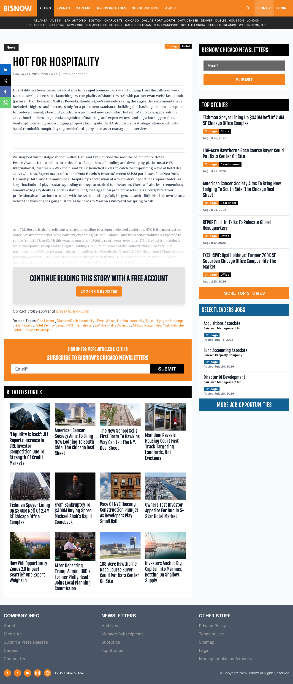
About (171, 8)
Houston (236, 20)
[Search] (248, 8)
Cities (45, 8)
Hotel (186, 46)
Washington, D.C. (252, 25)
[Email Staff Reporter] (85, 74)
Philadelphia (96, 25)
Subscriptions (146, 8)
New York (75, 25)
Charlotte (113, 20)
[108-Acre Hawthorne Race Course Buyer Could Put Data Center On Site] (120, 562)
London (253, 20)
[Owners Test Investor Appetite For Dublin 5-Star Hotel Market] (165, 499)
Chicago (132, 20)
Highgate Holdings (170, 321)
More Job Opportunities (244, 404)
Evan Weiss (105, 321)
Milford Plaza (143, 325)
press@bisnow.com (72, 311)
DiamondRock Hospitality (76, 321)
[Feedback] (47, 673)
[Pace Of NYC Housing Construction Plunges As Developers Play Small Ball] (120, 499)
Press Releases (111, 8)
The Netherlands (222, 25)
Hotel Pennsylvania (49, 325)
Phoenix (115, 25)
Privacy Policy (212, 625)
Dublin (220, 20)
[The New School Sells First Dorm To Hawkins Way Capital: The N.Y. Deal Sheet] (120, 435)
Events (63, 8)
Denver (207, 20)
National (57, 25)
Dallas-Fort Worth (158, 20)
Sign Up (264, 8)
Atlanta (41, 20)
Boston (95, 20)
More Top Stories (244, 293)
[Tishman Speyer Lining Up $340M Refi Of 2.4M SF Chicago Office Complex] (29, 499)
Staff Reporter (72, 74)
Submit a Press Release (26, 642)
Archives (109, 625)
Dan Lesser (45, 321)
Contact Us (14, 658)
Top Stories (112, 650)
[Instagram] (37, 673)
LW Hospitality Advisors (112, 325)
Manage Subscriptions (122, 634)
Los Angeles (36, 25)
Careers (84, 8)
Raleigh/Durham (138, 25)
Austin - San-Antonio (68, 20)
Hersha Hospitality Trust (135, 321)
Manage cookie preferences (225, 658)
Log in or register (99, 291)
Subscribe (110, 642)
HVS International (79, 325)
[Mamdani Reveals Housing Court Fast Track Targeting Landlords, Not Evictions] (165, 435)
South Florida (193, 25)
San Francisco (166, 25)
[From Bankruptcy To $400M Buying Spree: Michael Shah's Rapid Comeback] (75, 499)
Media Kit (13, 634)
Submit (167, 369)
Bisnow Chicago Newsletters (235, 50)
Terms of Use (211, 634)
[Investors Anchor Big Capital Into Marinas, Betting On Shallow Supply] (165, 562)
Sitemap (206, 642)
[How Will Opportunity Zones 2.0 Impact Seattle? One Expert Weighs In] (29, 562)
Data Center (188, 20)
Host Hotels (23, 325)
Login (281, 8)
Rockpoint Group (36, 330)
